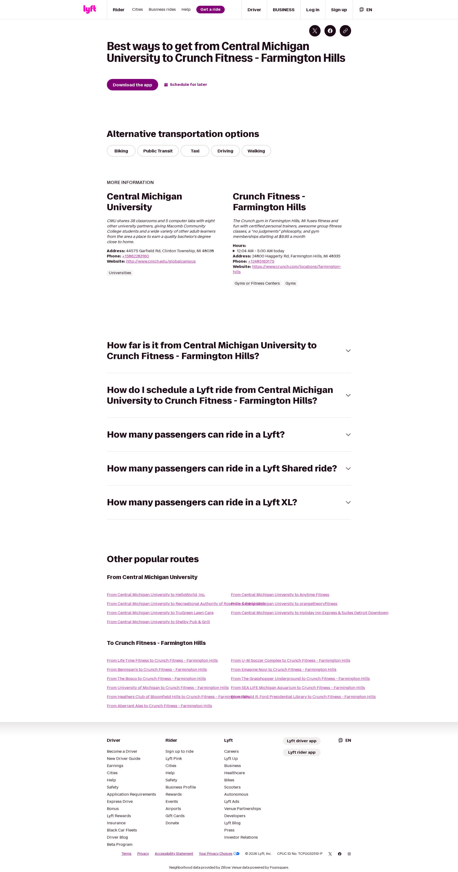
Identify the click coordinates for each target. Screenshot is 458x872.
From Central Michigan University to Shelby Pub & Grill (158, 622)
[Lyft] (89, 9)
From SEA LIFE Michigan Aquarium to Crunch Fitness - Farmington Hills (298, 687)
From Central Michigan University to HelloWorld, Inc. (156, 594)
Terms (126, 853)
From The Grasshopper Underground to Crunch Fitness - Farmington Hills (300, 678)
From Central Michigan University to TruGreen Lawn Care (160, 613)
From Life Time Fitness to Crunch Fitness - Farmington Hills (162, 660)
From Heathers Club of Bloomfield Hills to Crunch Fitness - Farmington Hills (178, 697)
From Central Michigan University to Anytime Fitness (280, 594)
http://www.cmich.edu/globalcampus (161, 261)
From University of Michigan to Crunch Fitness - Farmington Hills (168, 687)
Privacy (143, 853)
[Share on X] (315, 31)
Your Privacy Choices (215, 853)
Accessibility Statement (174, 853)
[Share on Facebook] (330, 31)
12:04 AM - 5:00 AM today (260, 251)
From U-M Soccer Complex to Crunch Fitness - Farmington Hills (290, 660)
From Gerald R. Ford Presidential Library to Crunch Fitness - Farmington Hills (303, 697)
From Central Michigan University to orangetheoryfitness (284, 603)
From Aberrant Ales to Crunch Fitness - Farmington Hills (159, 706)
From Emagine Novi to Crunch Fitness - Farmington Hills (283, 669)
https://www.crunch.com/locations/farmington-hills (287, 269)
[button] (229, 350)
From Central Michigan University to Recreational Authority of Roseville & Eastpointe (186, 603)
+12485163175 (261, 261)
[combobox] (365, 10)
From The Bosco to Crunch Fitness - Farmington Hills (156, 678)
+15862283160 (135, 256)
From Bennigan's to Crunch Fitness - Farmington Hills (157, 669)
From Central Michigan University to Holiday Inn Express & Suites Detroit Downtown (309, 613)
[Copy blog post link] (345, 31)
